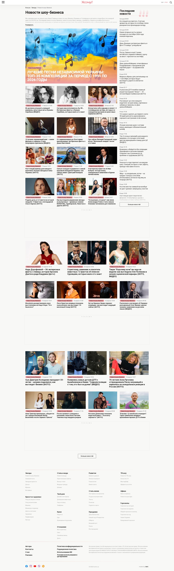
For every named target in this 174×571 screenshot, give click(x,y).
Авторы (28, 546)
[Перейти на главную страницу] (87, 2)
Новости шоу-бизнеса (34, 68)
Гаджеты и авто (94, 505)
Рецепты (60, 514)
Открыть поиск (170, 2)
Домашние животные (64, 499)
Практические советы (64, 478)
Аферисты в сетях (126, 484)
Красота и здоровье (33, 497)
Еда (58, 517)
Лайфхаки (60, 505)
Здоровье (28, 514)
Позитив (91, 502)
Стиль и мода (62, 473)
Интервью (28, 490)
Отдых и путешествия (95, 496)
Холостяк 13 (124, 478)
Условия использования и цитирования (67, 555)
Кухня (59, 512)
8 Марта (91, 520)
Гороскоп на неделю (127, 508)
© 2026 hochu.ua (94, 566)
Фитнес (27, 520)
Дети (58, 538)
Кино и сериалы (125, 493)
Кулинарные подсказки (64, 520)
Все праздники (93, 529)
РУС (166, 2)
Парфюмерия (29, 517)
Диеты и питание (30, 511)
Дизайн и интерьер (63, 496)
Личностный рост (94, 478)
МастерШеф (124, 481)
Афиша (123, 491)
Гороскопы (125, 503)
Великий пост (93, 523)
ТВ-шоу (123, 473)
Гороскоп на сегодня (127, 506)
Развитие (92, 473)
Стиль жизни (94, 491)
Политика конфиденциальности (69, 546)
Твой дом (61, 494)
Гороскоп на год (126, 514)
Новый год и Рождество (96, 517)
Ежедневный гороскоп (128, 520)
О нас (27, 552)
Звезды (28, 473)
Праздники (93, 512)
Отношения (61, 527)
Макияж (27, 505)
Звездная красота (31, 481)
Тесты (91, 499)
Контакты (29, 549)
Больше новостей (134, 204)
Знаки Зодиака (125, 517)
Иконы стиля (61, 481)
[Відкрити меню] (3, 2)
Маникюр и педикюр (31, 508)
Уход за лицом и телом (32, 499)
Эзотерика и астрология (96, 493)
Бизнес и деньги (94, 476)
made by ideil (144, 566)
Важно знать (93, 484)
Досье (27, 484)
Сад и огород (61, 502)
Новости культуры (126, 496)
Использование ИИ (64, 552)
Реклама (28, 555)
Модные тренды (62, 484)
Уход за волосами (31, 502)
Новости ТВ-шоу (126, 476)
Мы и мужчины (61, 529)
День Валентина (94, 514)
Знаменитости (30, 478)
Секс (58, 532)
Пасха (91, 526)
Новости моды (62, 476)
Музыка (27, 487)
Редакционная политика (66, 549)
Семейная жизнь (62, 535)
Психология (92, 481)
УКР (162, 2)
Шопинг (59, 487)
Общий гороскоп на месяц (129, 511)
